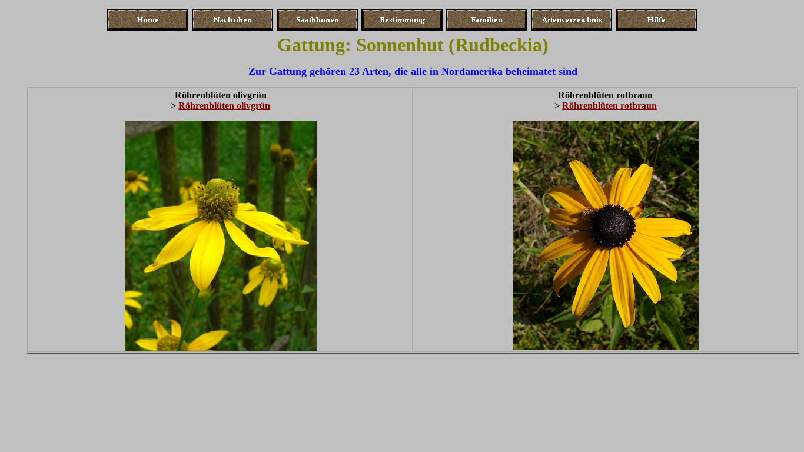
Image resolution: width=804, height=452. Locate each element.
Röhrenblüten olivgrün (224, 106)
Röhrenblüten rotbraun (609, 106)
